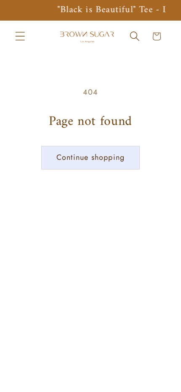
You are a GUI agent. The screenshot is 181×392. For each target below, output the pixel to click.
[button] (20, 36)
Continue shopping (90, 157)
